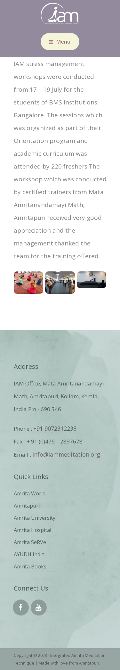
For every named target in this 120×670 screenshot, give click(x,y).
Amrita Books (30, 566)
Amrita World (29, 493)
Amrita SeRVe (30, 542)
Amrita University (34, 517)
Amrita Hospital (32, 530)
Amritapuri (27, 505)
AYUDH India (29, 554)
